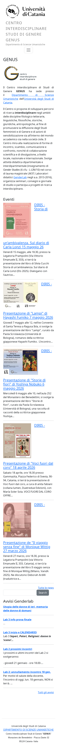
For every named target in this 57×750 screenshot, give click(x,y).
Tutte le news (46, 587)
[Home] (27, 12)
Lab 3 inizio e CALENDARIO (20, 632)
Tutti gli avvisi (46, 692)
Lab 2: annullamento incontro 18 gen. (27, 672)
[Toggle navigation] (28, 50)
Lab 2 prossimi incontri (17, 649)
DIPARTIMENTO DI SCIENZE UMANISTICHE (28, 729)
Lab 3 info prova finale (17, 619)
